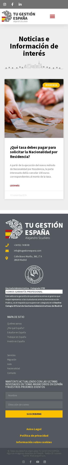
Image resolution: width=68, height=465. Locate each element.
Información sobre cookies (34, 442)
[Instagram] (23, 461)
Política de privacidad (34, 435)
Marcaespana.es (37, 455)
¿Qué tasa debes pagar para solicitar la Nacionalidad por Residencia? (33, 152)
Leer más (14, 185)
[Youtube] (37, 461)
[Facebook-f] (30, 461)
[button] (52, 16)
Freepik (39, 453)
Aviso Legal (34, 429)
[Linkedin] (44, 461)
